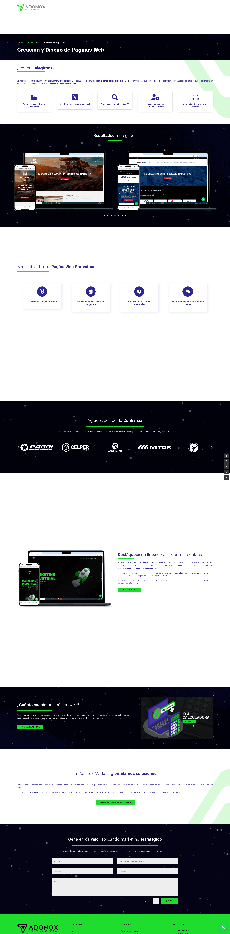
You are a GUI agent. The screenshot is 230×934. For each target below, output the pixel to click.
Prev (12, 181)
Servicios (29, 43)
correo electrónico (57, 792)
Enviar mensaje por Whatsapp (114, 802)
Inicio (20, 43)
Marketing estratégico (129, 931)
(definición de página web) (128, 583)
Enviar (169, 901)
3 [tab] (111, 215)
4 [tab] (115, 215)
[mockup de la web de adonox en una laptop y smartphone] (64, 607)
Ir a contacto (128, 590)
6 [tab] (122, 215)
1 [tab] (104, 215)
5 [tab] (118, 215)
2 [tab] (107, 215)
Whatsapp (34, 792)
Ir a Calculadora (29, 727)
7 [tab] (125, 215)
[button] (223, 927)
